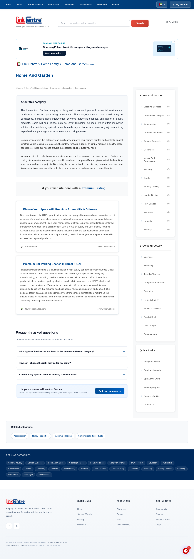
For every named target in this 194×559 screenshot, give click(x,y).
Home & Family (151, 300)
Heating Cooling (157, 186)
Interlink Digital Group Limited (16, 545)
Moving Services (165, 469)
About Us (121, 509)
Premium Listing (93, 188)
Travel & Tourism (152, 274)
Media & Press (163, 519)
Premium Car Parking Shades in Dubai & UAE (52, 263)
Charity (159, 514)
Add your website (152, 361)
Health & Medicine (152, 308)
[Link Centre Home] (32, 20)
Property (157, 221)
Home (8, 4)
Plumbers (157, 212)
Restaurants (13, 475)
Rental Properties (40, 436)
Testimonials (86, 4)
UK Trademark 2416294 (57, 542)
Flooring (157, 169)
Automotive (167, 463)
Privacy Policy (123, 524)
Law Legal (28, 475)
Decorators (157, 149)
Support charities (152, 396)
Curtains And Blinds (157, 132)
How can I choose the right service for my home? (45, 363)
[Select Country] (19, 64)
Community (161, 509)
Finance (28, 469)
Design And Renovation (157, 159)
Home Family (50, 64)
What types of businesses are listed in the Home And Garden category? (56, 351)
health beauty (69, 469)
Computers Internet (117, 463)
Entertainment (150, 334)
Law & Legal (150, 325)
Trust (119, 519)
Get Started (53, 4)
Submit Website (35, 4)
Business (148, 257)
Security (157, 229)
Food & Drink (150, 317)
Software (54, 469)
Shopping (148, 265)
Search (140, 23)
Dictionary (102, 4)
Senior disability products (90, 436)
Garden (157, 178)
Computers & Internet (154, 282)
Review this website (105, 246)
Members (69, 4)
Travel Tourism (137, 463)
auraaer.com (31, 246)
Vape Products (100, 469)
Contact (120, 514)
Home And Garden (75, 64)
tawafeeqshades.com (35, 309)
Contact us (149, 404)
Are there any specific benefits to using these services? (48, 374)
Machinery (148, 469)
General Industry (15, 463)
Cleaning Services (157, 107)
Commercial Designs (157, 115)
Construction (157, 124)
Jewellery (41, 469)
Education (148, 291)
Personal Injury (118, 469)
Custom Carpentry (157, 141)
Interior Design (157, 195)
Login (158, 524)
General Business (35, 463)
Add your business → (110, 391)
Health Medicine (97, 463)
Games (115, 4)
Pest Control (157, 204)
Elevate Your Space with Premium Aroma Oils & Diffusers (60, 209)
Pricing (80, 519)
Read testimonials (152, 370)
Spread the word (152, 379)
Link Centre (29, 64)
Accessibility (20, 436)
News (19, 4)
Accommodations (63, 436)
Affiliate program (152, 387)
